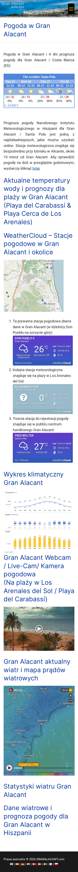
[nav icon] (71, 9)
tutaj (36, 168)
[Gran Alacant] (11, 864)
